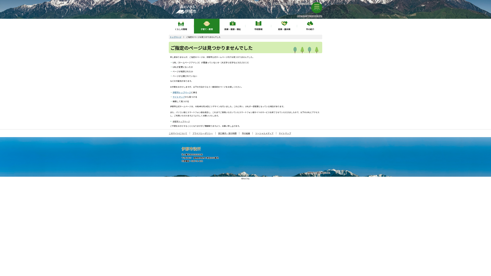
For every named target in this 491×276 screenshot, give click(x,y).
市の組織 (246, 133)
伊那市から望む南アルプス (318, 172)
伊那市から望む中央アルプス (309, 16)
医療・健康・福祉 (232, 29)
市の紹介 (310, 29)
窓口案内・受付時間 (227, 133)
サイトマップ (179, 96)
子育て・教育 (207, 29)
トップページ (175, 37)
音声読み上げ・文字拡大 (283, 5)
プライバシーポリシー (202, 133)
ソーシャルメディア (264, 133)
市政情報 (258, 29)
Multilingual (303, 3)
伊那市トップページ (182, 92)
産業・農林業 (284, 29)
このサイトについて (178, 133)
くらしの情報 (181, 29)
